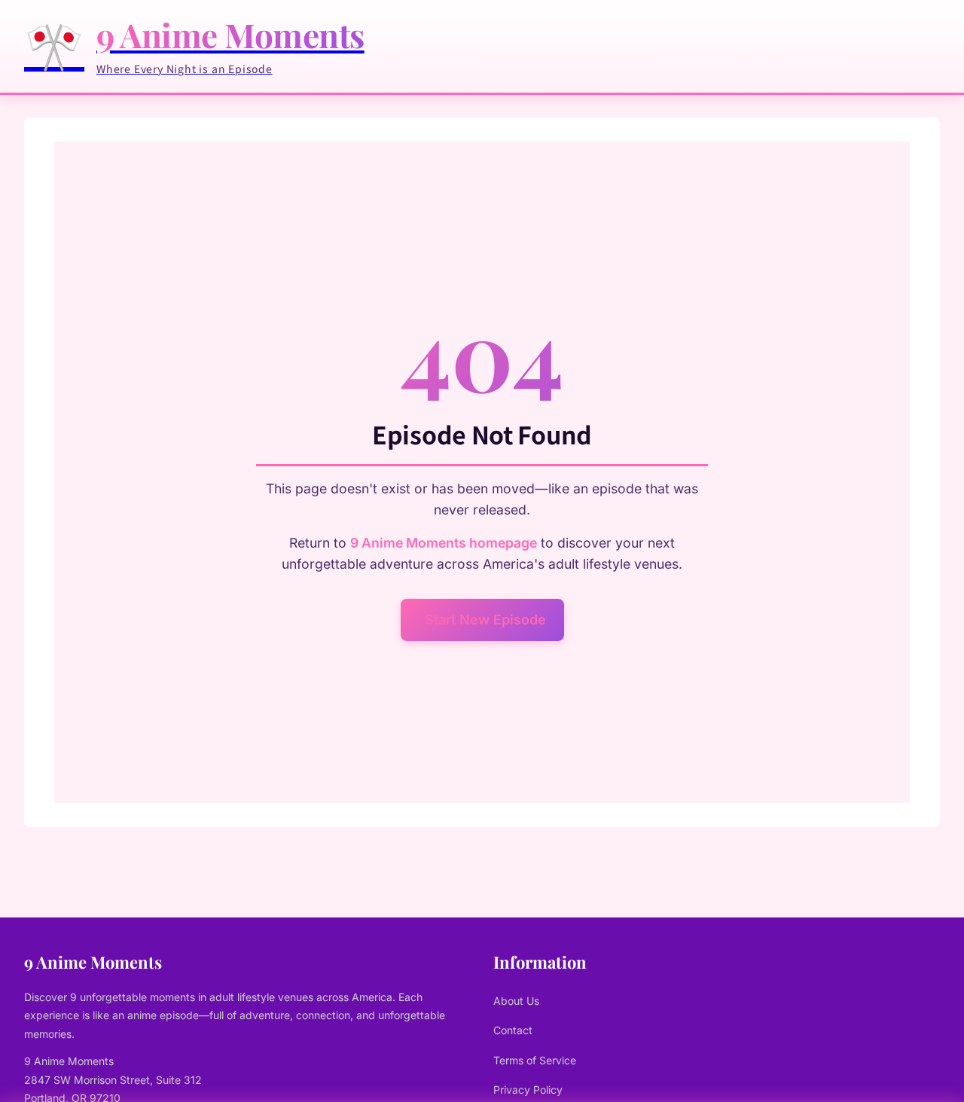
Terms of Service (534, 1060)
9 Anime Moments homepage (443, 543)
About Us (516, 1000)
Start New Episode (485, 619)
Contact (512, 1030)
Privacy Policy (528, 1089)
